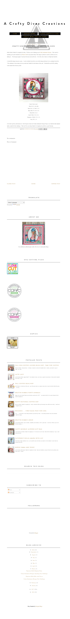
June (34, 560)
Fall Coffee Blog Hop (24, 383)
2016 (33, 592)
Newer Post (55, 183)
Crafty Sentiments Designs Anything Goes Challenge (34, 573)
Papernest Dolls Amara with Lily (29, 438)
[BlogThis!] (41, 129)
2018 (33, 550)
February (34, 582)
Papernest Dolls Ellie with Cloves (34, 576)
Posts (10, 489)
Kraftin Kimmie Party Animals (27, 392)
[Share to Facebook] (44, 129)
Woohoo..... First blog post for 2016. (31, 411)
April (33, 566)
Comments (11, 492)
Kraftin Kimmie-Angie (24, 420)
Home (34, 183)
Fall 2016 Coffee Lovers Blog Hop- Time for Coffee (37, 365)
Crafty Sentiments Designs (45, 52)
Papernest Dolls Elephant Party (34, 571)
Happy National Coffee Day (27, 402)
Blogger (36, 533)
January (34, 585)
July (34, 557)
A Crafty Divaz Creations (35, 23)
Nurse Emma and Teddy (25, 447)
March (33, 568)
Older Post (11, 183)
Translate (18, 204)
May (34, 563)
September (33, 552)
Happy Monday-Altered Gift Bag (28, 429)
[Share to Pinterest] (46, 129)
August (34, 554)
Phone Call (24, 54)
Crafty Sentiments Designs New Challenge (34, 579)
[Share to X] (43, 129)
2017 (32, 589)
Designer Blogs (39, 606)
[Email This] (39, 129)
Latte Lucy (19, 374)
